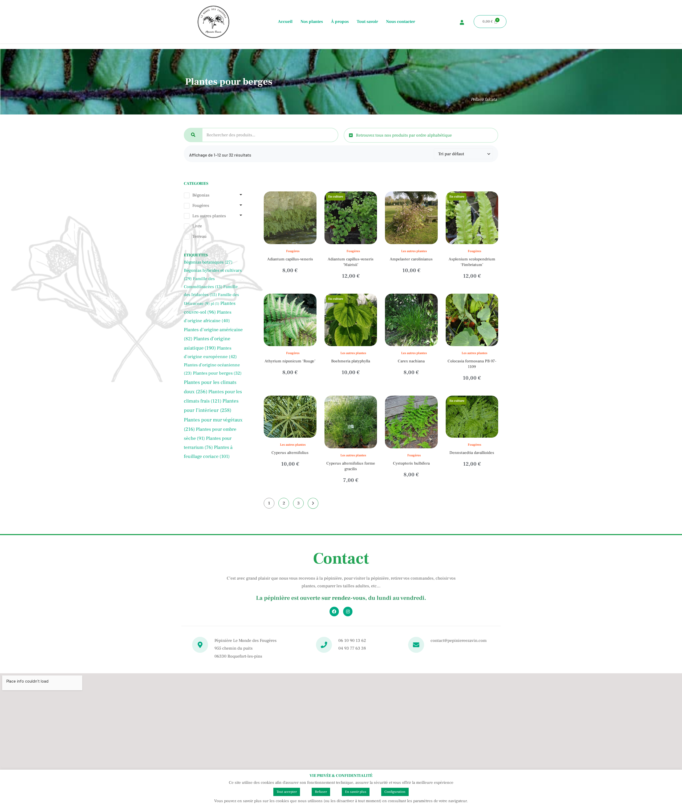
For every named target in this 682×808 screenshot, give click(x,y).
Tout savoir (367, 21)
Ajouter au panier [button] (295, 242)
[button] (421, 135)
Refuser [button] (321, 792)
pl (215, 303)
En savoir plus (355, 792)
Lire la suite (355, 242)
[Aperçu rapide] (286, 242)
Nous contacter (400, 21)
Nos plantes (312, 21)
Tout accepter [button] (287, 792)
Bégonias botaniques (208, 262)
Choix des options (416, 242)
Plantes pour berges (217, 373)
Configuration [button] (394, 792)
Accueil (285, 21)
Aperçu (290, 274)
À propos (340, 21)
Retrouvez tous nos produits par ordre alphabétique (404, 135)
